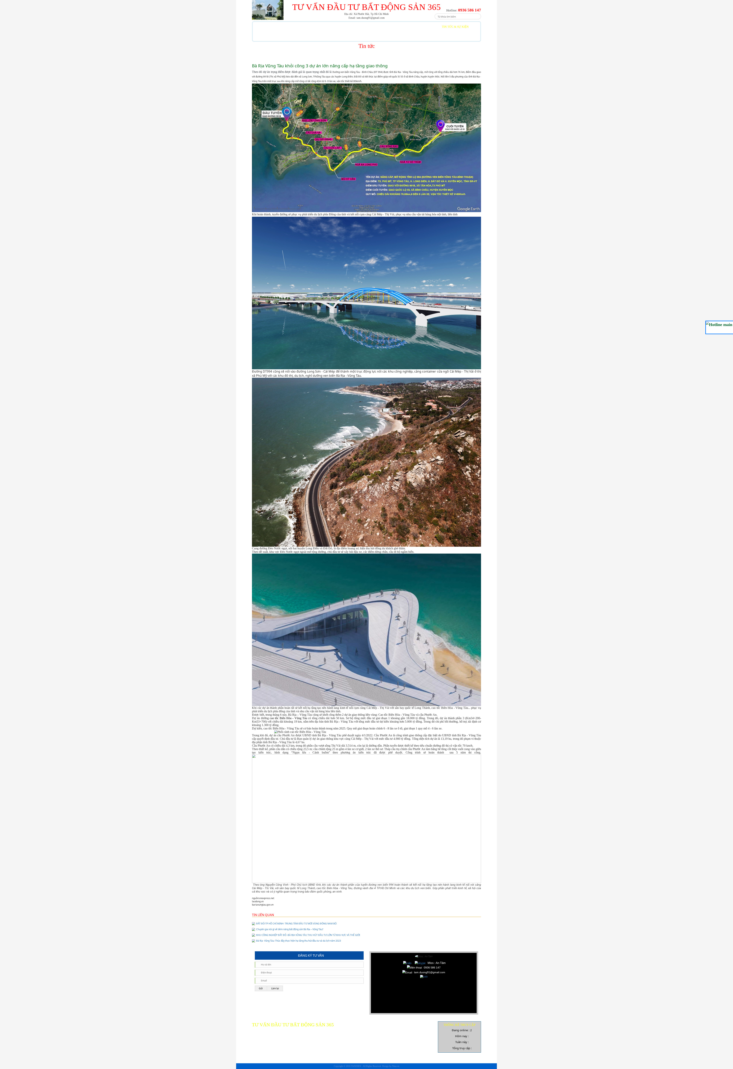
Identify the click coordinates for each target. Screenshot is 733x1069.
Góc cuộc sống (412, 26)
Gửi (261, 988)
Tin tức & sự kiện (455, 26)
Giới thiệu (303, 26)
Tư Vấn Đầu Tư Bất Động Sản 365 (366, 7)
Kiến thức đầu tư (369, 26)
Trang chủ (270, 26)
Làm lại (275, 988)
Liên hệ (267, 36)
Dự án (333, 26)
